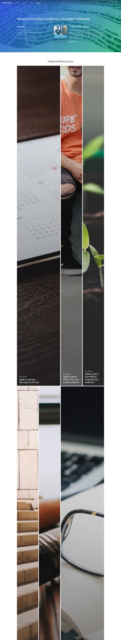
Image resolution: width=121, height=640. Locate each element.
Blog (20, 376)
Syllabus (24, 376)
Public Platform (7, 2)
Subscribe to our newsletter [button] (26, 38)
